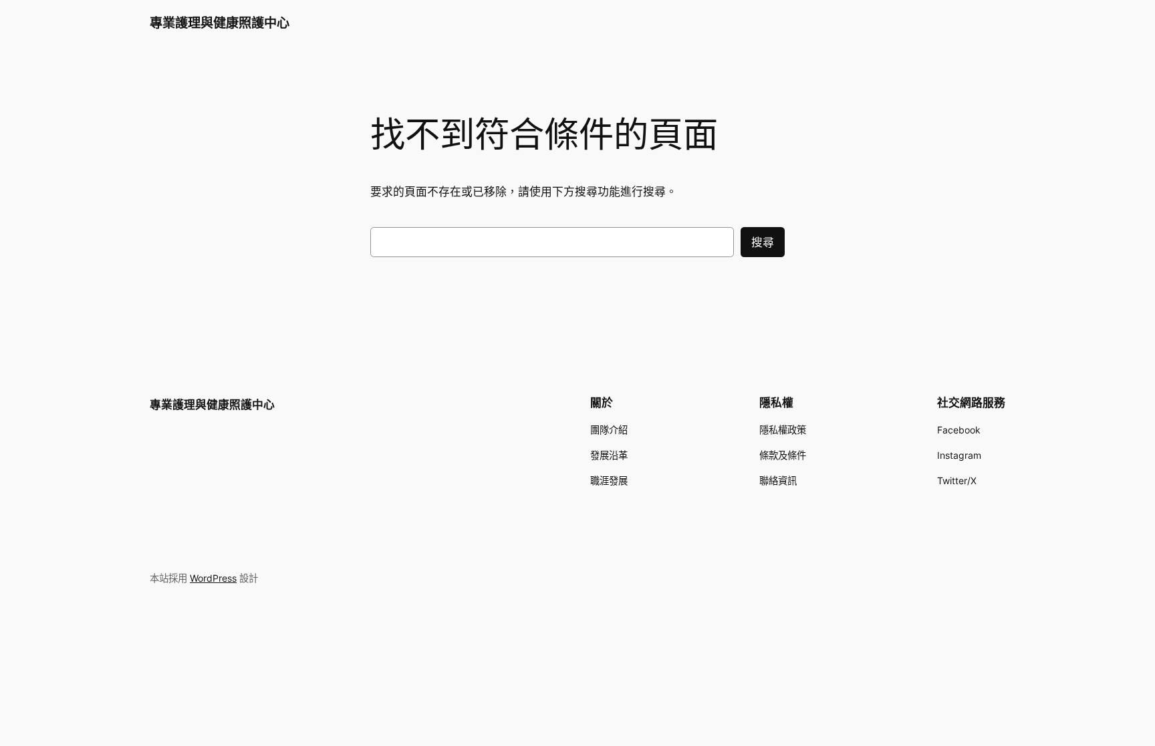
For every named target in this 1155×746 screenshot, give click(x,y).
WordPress (213, 578)
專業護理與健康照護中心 (219, 23)
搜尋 (762, 242)
